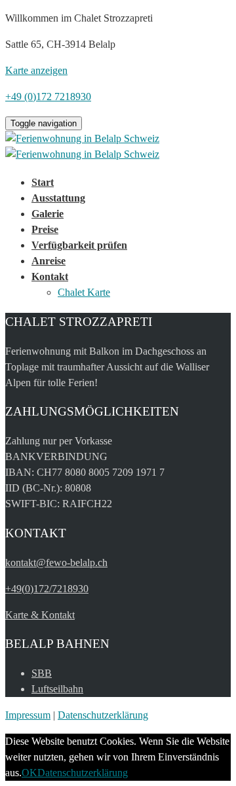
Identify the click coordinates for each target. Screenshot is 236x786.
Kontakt (49, 276)
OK (29, 772)
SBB (41, 673)
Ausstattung (58, 198)
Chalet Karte (84, 292)
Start (42, 182)
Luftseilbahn (57, 688)
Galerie (47, 213)
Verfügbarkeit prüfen (79, 245)
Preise (44, 229)
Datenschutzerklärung (103, 715)
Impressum (27, 715)
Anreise (48, 260)
